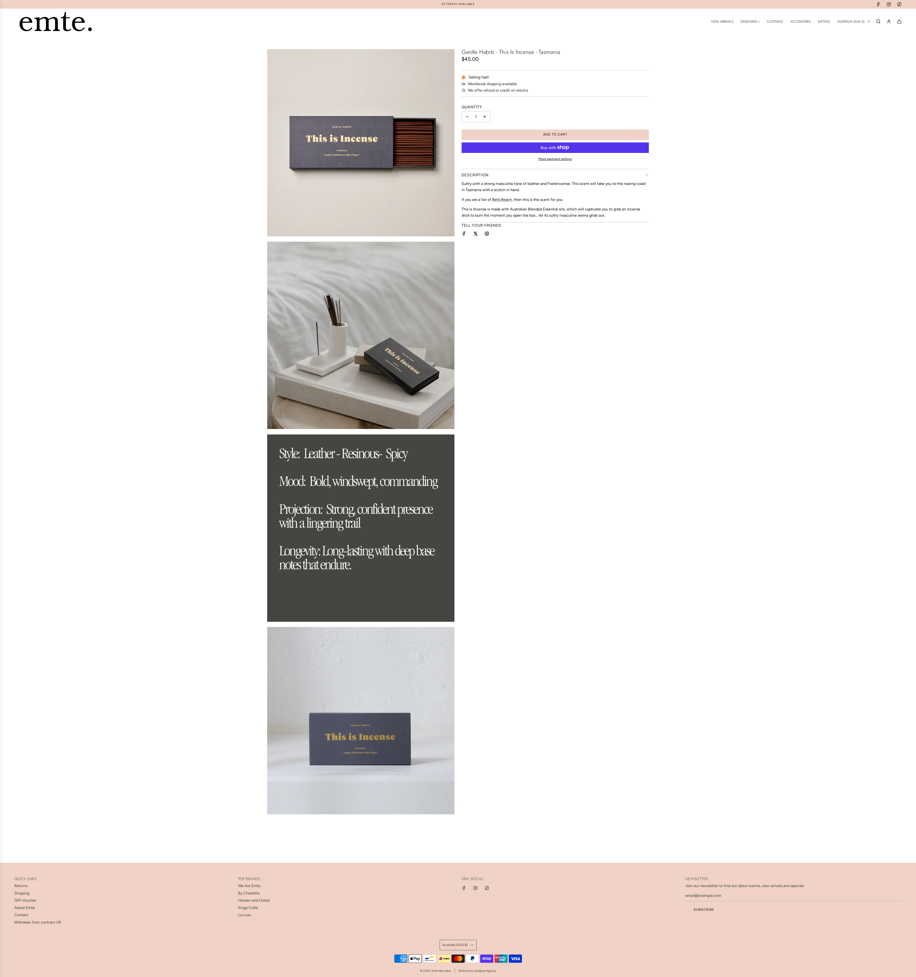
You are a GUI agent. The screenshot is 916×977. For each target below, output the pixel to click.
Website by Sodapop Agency (477, 970)
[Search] (878, 21)
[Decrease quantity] (467, 116)
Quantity (472, 106)
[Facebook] (878, 4)
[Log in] (889, 21)
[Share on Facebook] (464, 234)
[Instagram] (889, 4)
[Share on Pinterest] (487, 234)
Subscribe (704, 910)
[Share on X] (475, 234)
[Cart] (899, 21)
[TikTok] (899, 4)
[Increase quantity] (484, 116)
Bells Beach (502, 199)
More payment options (555, 159)
